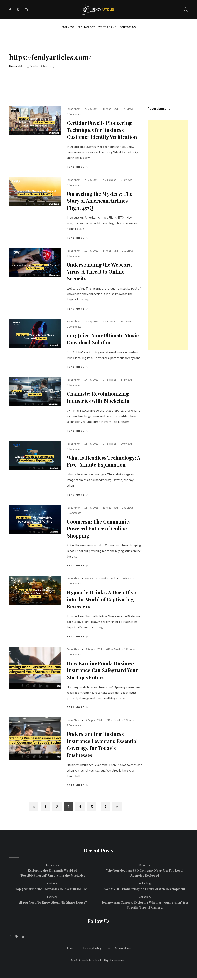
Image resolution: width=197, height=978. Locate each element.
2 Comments (74, 256)
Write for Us (107, 27)
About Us (73, 948)
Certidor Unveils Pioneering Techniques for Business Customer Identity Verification (102, 129)
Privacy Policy (92, 948)
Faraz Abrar (73, 109)
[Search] (186, 9)
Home (13, 66)
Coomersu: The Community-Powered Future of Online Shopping (100, 528)
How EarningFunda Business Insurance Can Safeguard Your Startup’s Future (102, 670)
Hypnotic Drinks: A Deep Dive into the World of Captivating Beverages (101, 599)
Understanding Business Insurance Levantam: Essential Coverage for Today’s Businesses (102, 744)
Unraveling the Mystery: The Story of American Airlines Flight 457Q (99, 200)
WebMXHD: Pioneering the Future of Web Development (144, 889)
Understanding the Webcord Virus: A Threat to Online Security (99, 271)
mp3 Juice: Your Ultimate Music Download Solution (103, 339)
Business (68, 27)
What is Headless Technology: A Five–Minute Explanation (103, 461)
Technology (86, 27)
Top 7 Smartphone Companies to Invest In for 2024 (52, 889)
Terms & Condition (118, 948)
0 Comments (74, 114)
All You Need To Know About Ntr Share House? (52, 902)
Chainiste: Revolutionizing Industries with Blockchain (98, 397)
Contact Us (127, 27)
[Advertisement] (168, 235)
